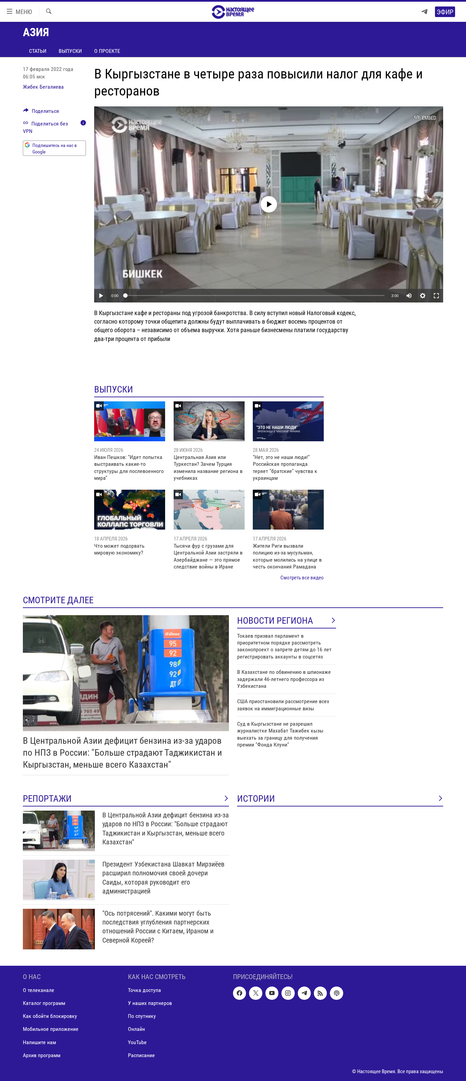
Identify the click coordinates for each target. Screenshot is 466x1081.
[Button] (41, 112)
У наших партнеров (150, 1003)
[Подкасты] (336, 993)
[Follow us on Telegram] (304, 993)
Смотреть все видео (302, 578)
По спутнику (142, 1016)
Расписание (141, 1055)
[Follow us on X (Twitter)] (255, 993)
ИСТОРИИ (256, 798)
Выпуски (70, 51)
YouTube (137, 1042)
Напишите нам (39, 1042)
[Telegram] (424, 11)
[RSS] (320, 993)
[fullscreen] (436, 295)
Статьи (37, 51)
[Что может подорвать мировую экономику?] (129, 510)
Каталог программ (44, 1003)
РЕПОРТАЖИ (47, 798)
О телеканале (38, 990)
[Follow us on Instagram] (287, 993)
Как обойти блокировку (50, 1016)
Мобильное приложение (50, 1029)
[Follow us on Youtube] (271, 993)
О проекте (107, 51)
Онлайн (136, 1029)
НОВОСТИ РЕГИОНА (275, 620)
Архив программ (41, 1055)
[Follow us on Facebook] (239, 993)
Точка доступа (144, 990)
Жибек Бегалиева (43, 87)
